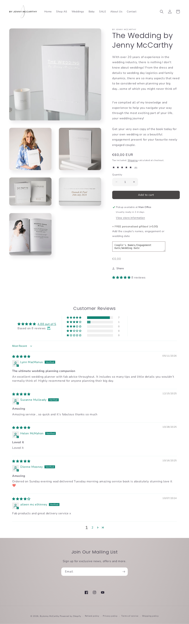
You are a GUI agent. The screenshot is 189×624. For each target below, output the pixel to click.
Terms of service (129, 616)
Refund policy (92, 616)
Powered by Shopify (70, 616)
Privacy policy (110, 616)
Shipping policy (150, 616)
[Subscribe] (124, 571)
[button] (162, 12)
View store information (130, 218)
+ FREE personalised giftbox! (135, 226)
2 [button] (93, 528)
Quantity (117, 174)
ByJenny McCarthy (49, 616)
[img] (21, 357)
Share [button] (120, 268)
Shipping (133, 160)
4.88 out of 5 (46, 324)
